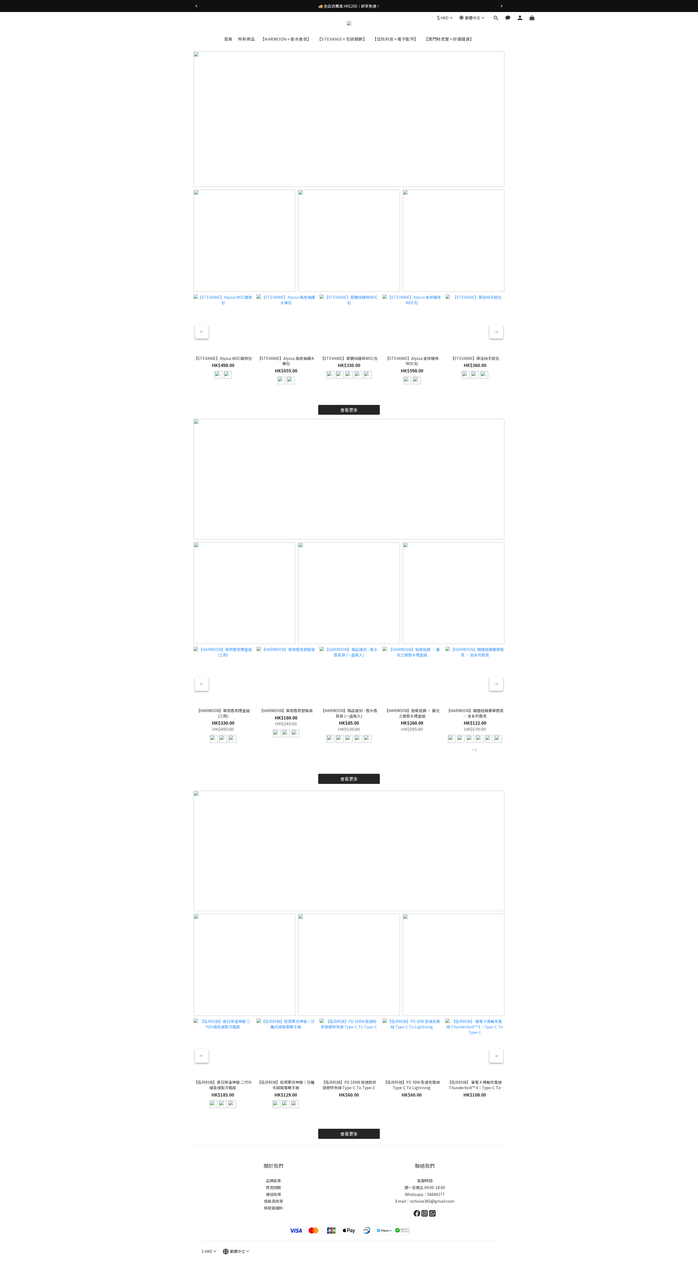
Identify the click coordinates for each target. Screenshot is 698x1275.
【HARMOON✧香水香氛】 (286, 39)
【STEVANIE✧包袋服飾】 (342, 39)
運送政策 (273, 1194)
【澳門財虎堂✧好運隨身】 (449, 39)
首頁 (228, 39)
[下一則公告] (501, 6)
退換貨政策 (273, 1201)
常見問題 (273, 1187)
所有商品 (246, 39)
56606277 (436, 1194)
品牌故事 (273, 1180)
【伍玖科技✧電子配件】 (395, 39)
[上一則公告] (196, 6)
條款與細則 (273, 1208)
